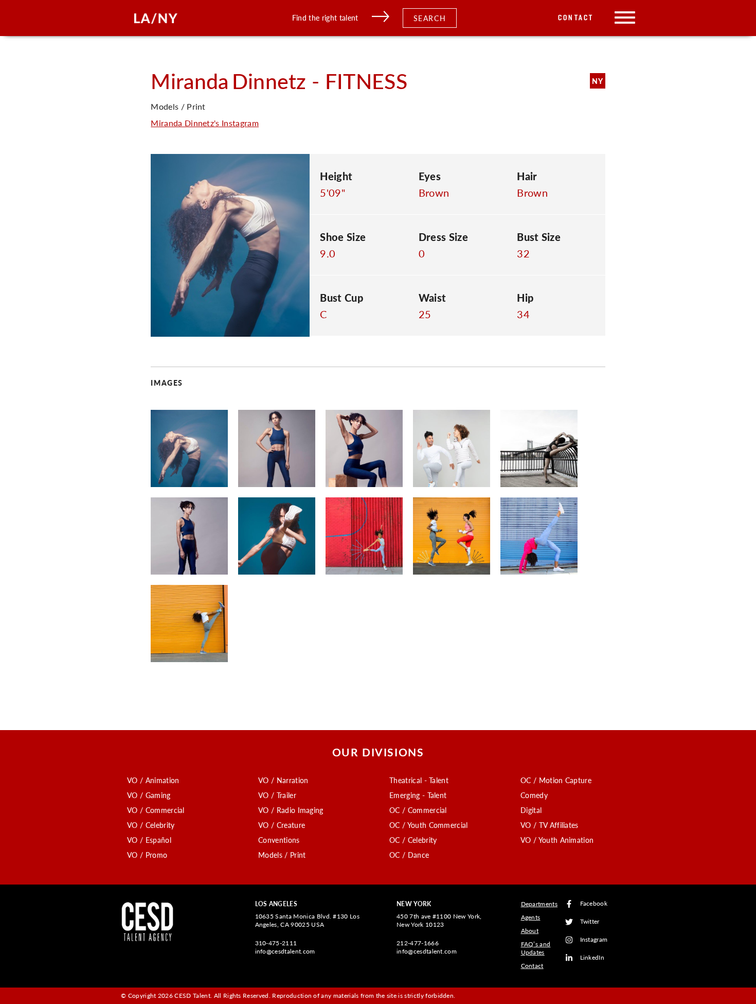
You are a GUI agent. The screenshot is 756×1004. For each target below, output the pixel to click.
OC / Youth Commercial (428, 825)
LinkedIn (592, 958)
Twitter (590, 922)
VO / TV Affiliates (549, 825)
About (530, 930)
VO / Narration (283, 780)
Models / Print (281, 855)
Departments (539, 903)
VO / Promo (147, 855)
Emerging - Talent (417, 795)
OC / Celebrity (413, 840)
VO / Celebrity (150, 825)
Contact (575, 18)
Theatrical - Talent (418, 780)
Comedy (534, 795)
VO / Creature (281, 825)
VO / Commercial (156, 810)
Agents (531, 917)
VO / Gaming (149, 795)
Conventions (279, 840)
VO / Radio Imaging (290, 810)
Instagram (594, 940)
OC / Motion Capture (555, 780)
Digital (531, 810)
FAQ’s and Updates (536, 948)
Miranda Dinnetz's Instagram (205, 123)
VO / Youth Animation (556, 840)
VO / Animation (153, 780)
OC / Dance (409, 855)
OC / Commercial (418, 810)
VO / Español (149, 840)
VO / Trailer (277, 795)
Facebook (594, 904)
